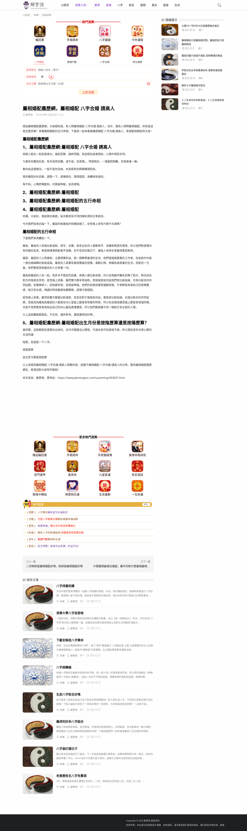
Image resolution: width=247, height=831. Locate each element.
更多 (146, 504)
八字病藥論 (63, 667)
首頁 (27, 15)
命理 (36, 15)
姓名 (131, 5)
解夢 (97, 5)
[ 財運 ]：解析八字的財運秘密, (54, 532)
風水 (154, 5)
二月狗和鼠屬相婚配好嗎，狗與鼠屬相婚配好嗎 (54, 566)
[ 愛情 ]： (49, 525)
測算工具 (80, 5)
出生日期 (31, 83)
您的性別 (31, 76)
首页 (66, 5)
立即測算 (88, 92)
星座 (166, 5)
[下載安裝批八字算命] (38, 648)
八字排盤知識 (65, 586)
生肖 (177, 5)
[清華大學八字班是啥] (38, 621)
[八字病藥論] (38, 676)
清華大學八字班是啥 (70, 613)
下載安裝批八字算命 (70, 640)
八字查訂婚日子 (66, 748)
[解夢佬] (35, 9)
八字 (120, 5)
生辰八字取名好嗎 (68, 694)
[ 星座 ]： (52, 546)
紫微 (108, 5)
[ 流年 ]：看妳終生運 (42, 539)
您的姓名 (31, 69)
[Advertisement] (88, 410)
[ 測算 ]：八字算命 (46, 512)
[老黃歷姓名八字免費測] (38, 784)
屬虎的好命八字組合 (70, 721)
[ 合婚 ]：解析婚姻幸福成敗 (51, 519)
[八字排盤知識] (38, 594)
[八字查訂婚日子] (38, 757)
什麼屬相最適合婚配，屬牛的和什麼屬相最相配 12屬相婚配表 (130, 566)
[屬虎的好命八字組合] (38, 730)
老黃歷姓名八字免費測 (71, 776)
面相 (143, 5)
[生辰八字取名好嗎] (38, 703)
